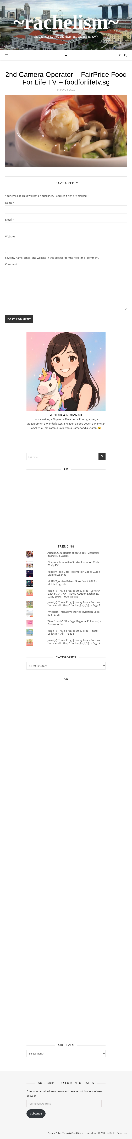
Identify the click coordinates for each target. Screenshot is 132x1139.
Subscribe (36, 1113)
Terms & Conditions (72, 1133)
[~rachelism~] (66, 25)
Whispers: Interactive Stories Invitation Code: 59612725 (73, 613)
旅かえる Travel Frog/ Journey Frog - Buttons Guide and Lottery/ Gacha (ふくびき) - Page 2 (73, 641)
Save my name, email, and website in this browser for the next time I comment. (52, 257)
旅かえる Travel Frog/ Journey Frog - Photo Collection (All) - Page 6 (72, 632)
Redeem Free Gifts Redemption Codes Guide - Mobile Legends (74, 573)
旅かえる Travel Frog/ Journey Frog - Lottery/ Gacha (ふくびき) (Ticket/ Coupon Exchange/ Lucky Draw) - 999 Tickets (73, 593)
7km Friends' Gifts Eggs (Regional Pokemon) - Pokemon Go (74, 622)
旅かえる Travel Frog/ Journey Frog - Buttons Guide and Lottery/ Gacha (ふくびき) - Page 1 (73, 603)
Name (9, 202)
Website (10, 236)
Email (9, 219)
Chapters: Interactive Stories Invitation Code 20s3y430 (73, 563)
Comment (11, 264)
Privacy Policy (55, 1133)
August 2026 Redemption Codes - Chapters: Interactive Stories (73, 554)
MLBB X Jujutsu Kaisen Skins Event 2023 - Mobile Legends (72, 582)
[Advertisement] (66, 507)
